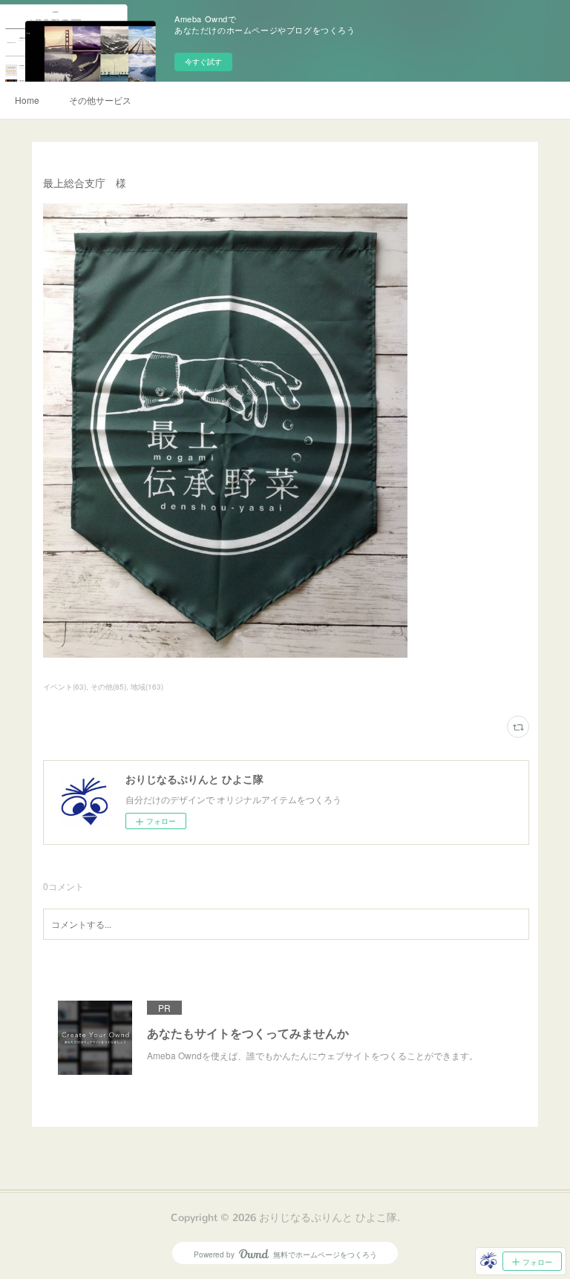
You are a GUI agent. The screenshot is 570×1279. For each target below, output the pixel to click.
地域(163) (147, 686)
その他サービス (100, 100)
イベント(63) (64, 686)
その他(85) (108, 686)
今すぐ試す (203, 61)
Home (27, 100)
